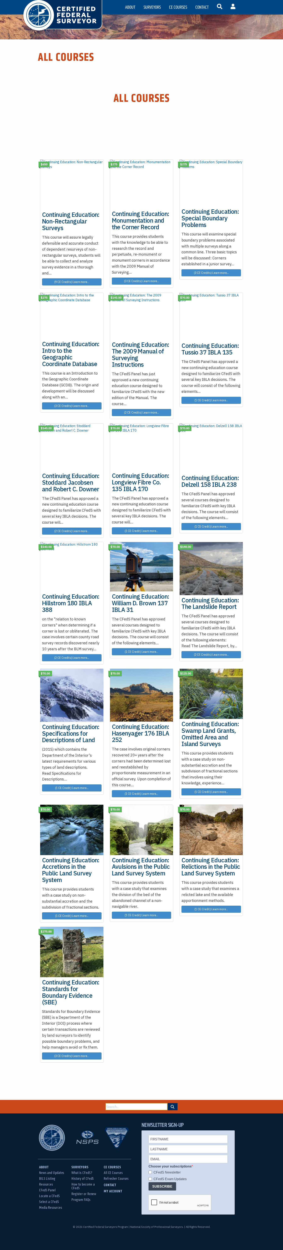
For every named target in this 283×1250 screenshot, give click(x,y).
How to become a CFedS (83, 1186)
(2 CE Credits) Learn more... (141, 412)
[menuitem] (219, 7)
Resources (46, 1184)
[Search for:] (136, 1106)
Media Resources (50, 1207)
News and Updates (51, 1173)
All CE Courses (113, 1173)
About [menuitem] (130, 7)
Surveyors (79, 1167)
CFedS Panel (47, 1190)
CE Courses (112, 1167)
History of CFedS (82, 1178)
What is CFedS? (81, 1173)
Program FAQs (81, 1200)
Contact (110, 1184)
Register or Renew (83, 1194)
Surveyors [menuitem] (152, 7)
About (44, 1167)
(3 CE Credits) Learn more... (141, 281)
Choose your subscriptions (170, 1166)
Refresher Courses (116, 1178)
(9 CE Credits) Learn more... (71, 282)
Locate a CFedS (49, 1196)
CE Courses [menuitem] (178, 7)
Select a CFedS (49, 1202)
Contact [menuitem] (202, 7)
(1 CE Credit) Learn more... (211, 400)
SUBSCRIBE (162, 1186)
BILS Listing (47, 1178)
